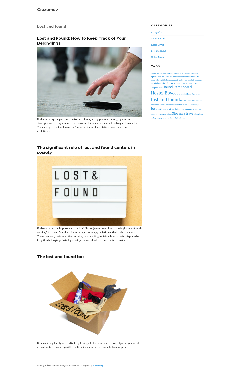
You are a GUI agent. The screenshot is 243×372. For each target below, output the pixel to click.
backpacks (195, 77)
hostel (187, 87)
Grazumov (47, 9)
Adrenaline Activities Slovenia (162, 74)
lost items (158, 109)
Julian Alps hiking (194, 94)
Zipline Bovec (157, 57)
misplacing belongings (175, 109)
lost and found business (189, 101)
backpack (187, 77)
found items (173, 87)
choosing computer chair (176, 83)
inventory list (182, 94)
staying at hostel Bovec (165, 118)
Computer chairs (159, 38)
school (169, 114)
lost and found (165, 99)
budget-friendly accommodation (183, 80)
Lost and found (158, 51)
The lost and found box (61, 256)
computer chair (192, 83)
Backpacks (156, 32)
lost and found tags (191, 105)
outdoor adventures (158, 114)
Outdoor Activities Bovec (193, 109)
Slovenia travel (183, 113)
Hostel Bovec (157, 45)
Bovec (168, 80)
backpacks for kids (158, 80)
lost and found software (175, 105)
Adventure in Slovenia (182, 74)
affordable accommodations (172, 77)
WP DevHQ (98, 366)
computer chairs (157, 88)
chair (164, 83)
